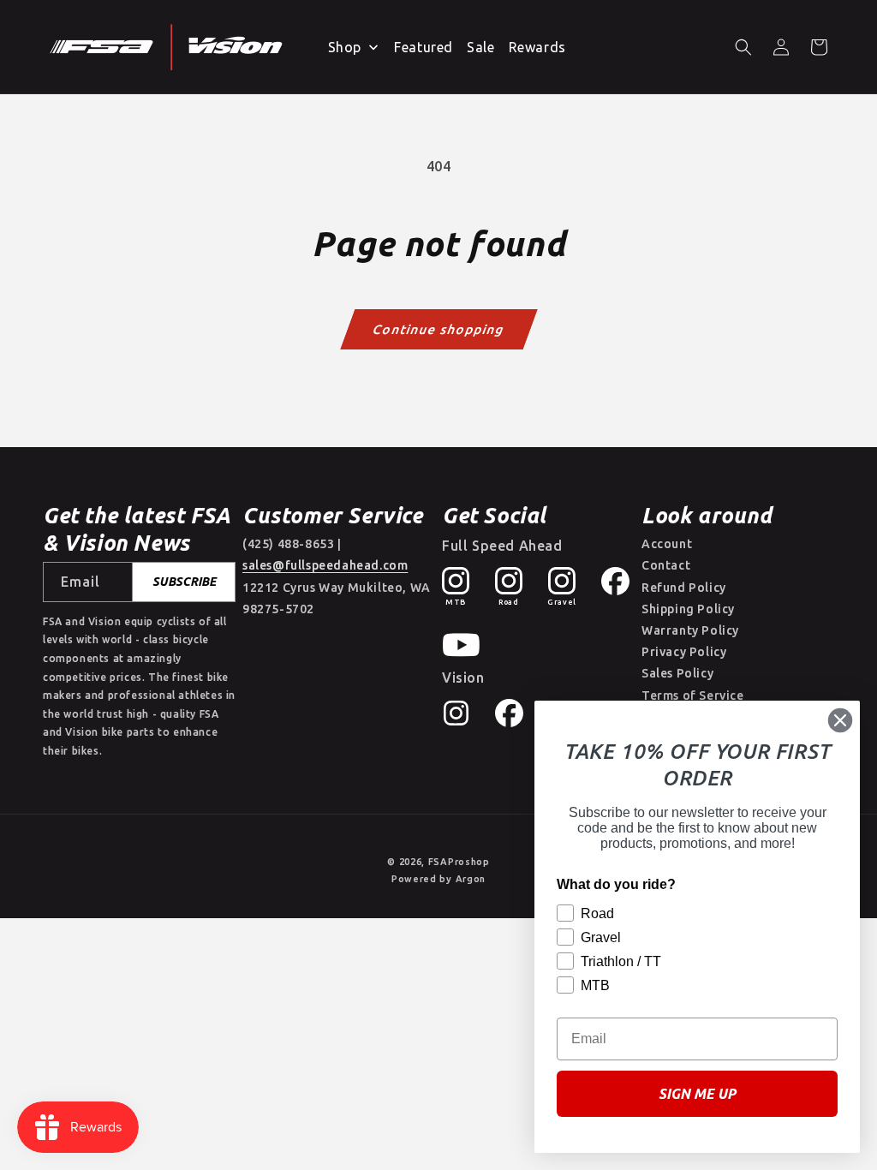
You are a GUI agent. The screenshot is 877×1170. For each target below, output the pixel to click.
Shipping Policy (688, 609)
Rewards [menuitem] (537, 47)
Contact (665, 565)
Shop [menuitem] (344, 47)
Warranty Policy (690, 630)
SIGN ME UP (697, 1093)
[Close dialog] (840, 720)
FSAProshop (459, 862)
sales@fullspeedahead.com (325, 565)
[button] (743, 47)
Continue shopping (439, 328)
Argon (471, 879)
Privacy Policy (683, 652)
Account (666, 544)
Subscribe (184, 581)
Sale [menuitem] (480, 47)
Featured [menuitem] (423, 47)
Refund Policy (683, 587)
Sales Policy (677, 673)
